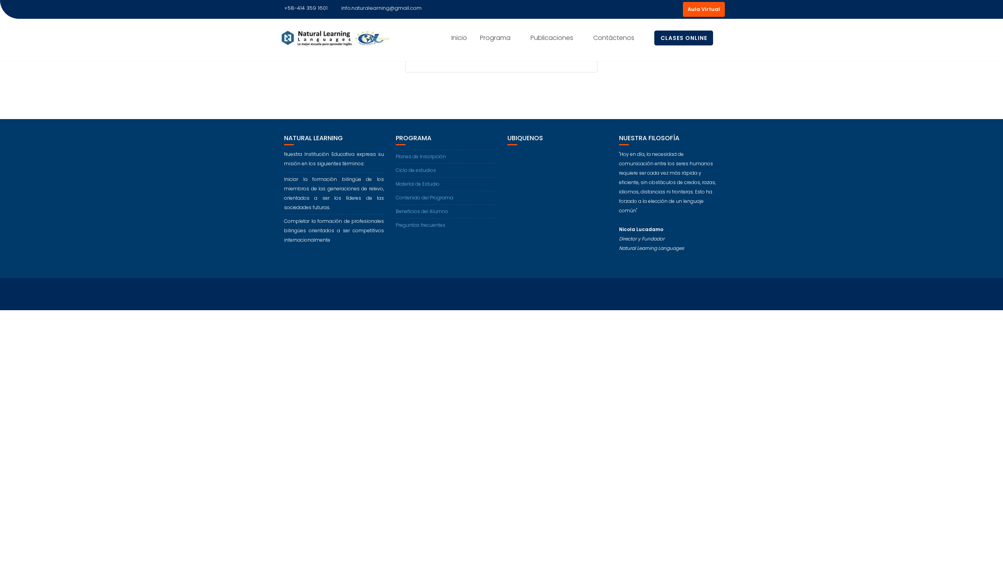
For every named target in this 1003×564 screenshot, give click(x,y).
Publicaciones (551, 37)
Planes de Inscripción (421, 156)
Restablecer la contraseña (453, 92)
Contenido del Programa (424, 197)
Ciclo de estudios (416, 170)
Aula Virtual (704, 9)
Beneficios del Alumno (422, 211)
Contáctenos (613, 37)
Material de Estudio (418, 184)
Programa (495, 37)
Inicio (459, 37)
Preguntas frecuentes (420, 225)
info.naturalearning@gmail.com (381, 8)
